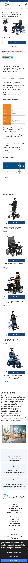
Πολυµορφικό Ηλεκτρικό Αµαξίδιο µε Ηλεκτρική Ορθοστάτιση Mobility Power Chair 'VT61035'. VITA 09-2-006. (13, 301)
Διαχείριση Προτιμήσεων (14, 552)
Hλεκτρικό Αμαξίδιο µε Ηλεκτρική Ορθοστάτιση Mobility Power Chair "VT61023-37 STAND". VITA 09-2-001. (12, 227)
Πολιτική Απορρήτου (20, 548)
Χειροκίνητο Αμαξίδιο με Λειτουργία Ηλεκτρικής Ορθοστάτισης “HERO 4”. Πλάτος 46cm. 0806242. (12, 339)
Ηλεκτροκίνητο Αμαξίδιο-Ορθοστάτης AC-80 (14, 264)
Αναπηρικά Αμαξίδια (8, 8)
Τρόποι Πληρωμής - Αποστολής (16, 78)
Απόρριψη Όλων (14, 556)
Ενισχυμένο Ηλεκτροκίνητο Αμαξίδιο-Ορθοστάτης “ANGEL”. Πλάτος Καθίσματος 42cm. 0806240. (12, 377)
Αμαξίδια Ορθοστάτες (19, 8)
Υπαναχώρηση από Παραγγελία (9, 529)
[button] (11, 26)
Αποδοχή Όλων (14, 560)
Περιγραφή (4, 78)
